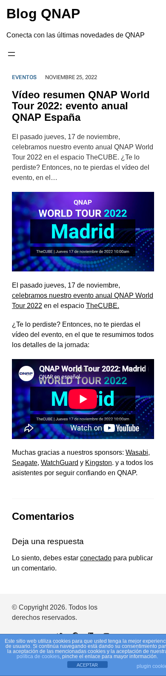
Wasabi (137, 452)
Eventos (24, 77)
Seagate (24, 462)
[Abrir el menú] (11, 54)
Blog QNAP (43, 13)
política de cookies (38, 656)
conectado (96, 558)
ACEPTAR (87, 664)
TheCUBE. (102, 305)
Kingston (98, 462)
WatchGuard (59, 462)
